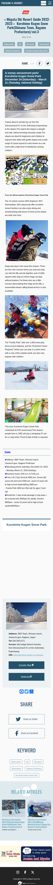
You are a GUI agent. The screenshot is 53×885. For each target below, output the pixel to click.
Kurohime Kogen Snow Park (37, 51)
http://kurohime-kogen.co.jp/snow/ (28, 655)
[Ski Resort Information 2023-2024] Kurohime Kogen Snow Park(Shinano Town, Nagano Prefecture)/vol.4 (13, 823)
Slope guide (8, 44)
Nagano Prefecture (12, 51)
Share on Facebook (29, 733)
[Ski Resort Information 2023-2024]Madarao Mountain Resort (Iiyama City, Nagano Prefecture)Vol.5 (39, 823)
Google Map (25, 665)
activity (25, 12)
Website (25, 677)
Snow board (44, 44)
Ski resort (30, 44)
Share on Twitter (30, 719)
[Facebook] (21, 692)
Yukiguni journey (12, 3)
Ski (20, 44)
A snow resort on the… (35, 830)
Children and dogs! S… (10, 830)
